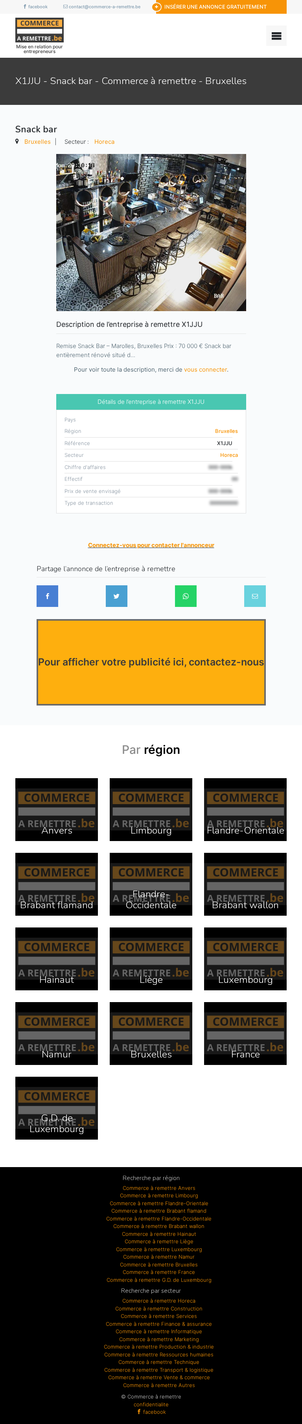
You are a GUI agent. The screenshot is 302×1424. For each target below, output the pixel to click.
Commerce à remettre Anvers (159, 1188)
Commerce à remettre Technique (158, 1362)
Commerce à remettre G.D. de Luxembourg (159, 1280)
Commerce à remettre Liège (159, 1241)
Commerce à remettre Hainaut (159, 1234)
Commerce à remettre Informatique (159, 1331)
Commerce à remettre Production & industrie (159, 1346)
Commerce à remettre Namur (159, 1257)
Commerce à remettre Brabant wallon (158, 1226)
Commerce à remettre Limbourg (159, 1195)
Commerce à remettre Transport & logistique (159, 1370)
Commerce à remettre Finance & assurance (159, 1324)
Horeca (104, 141)
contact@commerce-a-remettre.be (104, 6)
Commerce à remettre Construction (159, 1308)
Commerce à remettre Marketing (159, 1339)
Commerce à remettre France (159, 1272)
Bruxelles (37, 141)
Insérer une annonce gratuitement (215, 6)
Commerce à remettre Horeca (158, 1301)
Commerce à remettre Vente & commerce (159, 1377)
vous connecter (205, 369)
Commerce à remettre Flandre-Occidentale (159, 1218)
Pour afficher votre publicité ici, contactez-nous (151, 662)
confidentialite (151, 1404)
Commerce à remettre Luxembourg (159, 1249)
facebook (37, 6)
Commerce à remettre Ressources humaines (159, 1354)
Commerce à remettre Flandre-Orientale (159, 1203)
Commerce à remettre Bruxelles (159, 1264)
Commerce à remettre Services (159, 1316)
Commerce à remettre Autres (159, 1385)
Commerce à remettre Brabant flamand (158, 1211)
